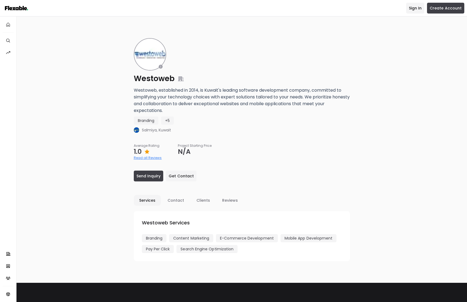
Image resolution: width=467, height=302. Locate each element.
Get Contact (181, 176)
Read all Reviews (148, 158)
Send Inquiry (148, 176)
